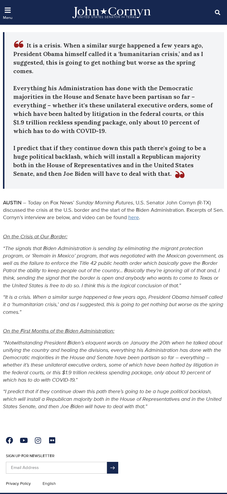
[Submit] (112, 468)
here (133, 217)
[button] (217, 12)
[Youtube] (24, 440)
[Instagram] (38, 440)
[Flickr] (52, 440)
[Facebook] (9, 440)
